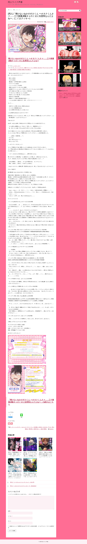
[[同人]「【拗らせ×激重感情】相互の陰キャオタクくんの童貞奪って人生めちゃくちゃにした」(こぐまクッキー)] (45, 444)
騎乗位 (45, 429)
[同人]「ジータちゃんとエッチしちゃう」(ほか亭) (22, 482)
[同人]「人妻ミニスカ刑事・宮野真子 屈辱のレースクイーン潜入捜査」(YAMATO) (69, 71)
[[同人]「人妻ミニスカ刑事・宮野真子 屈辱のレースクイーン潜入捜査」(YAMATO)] (69, 66)
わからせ (24, 427)
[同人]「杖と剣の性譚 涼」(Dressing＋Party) (69, 43)
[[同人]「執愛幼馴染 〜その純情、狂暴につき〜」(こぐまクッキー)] (15, 444)
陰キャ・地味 (39, 429)
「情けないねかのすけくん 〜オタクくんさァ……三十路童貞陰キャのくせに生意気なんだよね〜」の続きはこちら (31, 402)
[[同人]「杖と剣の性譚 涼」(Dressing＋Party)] (69, 38)
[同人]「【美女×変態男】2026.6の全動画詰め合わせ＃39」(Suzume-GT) (69, 29)
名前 (9, 511)
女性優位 (36, 427)
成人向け (45, 427)
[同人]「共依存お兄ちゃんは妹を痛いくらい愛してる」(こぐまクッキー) (30, 475)
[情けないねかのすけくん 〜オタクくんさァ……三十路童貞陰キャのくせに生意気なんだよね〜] (27, 363)
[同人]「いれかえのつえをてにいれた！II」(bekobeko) (23, 486)
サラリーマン (29, 427)
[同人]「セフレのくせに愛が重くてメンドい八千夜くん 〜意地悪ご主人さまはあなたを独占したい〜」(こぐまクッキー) (30, 456)
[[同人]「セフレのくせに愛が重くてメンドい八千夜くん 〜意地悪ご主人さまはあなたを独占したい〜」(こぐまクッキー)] (30, 444)
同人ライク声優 (15, 2)
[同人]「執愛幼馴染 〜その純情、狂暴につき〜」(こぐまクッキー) (14, 454)
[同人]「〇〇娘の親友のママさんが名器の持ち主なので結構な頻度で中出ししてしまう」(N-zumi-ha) (69, 84)
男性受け (31, 429)
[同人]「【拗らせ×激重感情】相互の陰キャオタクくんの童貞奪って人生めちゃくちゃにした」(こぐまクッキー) (45, 456)
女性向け (40, 427)
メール (10, 516)
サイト (9, 521)
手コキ (49, 427)
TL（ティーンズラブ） (15, 427)
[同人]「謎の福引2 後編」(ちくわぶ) (67, 57)
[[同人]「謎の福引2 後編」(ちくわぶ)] (69, 52)
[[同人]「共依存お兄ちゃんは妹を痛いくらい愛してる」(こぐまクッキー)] (30, 465)
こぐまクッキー (49, 21)
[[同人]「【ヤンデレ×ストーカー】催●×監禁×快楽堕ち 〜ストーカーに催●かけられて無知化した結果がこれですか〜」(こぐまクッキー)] (15, 465)
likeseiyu (51, 429)
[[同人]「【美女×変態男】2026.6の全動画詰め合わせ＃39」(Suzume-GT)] (69, 25)
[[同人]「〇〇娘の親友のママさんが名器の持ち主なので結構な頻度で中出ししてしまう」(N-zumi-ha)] (69, 80)
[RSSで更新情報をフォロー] (77, 2)
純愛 (35, 429)
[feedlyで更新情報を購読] (75, 2)
